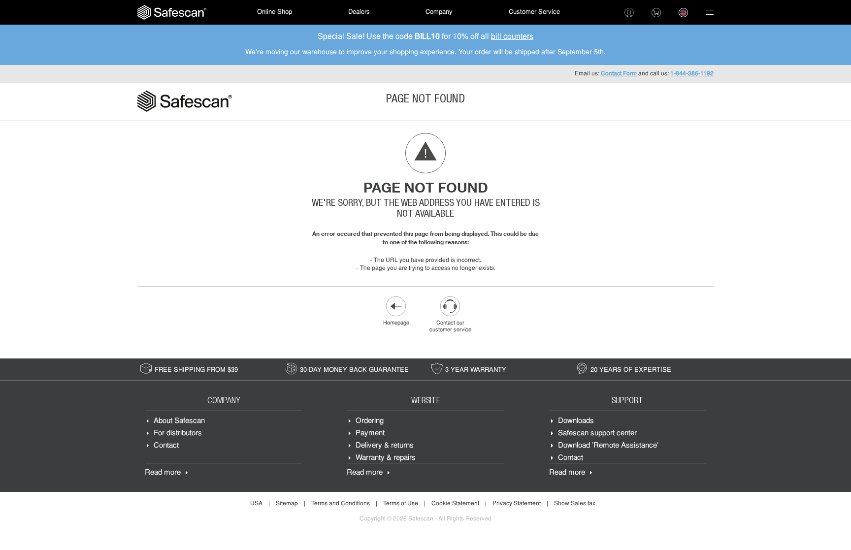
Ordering (370, 421)
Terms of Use (400, 504)
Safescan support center (597, 433)
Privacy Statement (516, 504)
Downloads (576, 421)
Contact (166, 446)
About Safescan (179, 421)
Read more (163, 473)
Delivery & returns (385, 446)
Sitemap (287, 504)
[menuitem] (171, 12)
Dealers (359, 12)
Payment (370, 433)
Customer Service (534, 12)
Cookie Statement (455, 504)
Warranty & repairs (386, 458)
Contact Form (619, 74)
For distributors (178, 433)
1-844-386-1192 (692, 74)
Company (439, 12)
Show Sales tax (574, 504)
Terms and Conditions (340, 504)
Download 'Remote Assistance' (608, 446)
